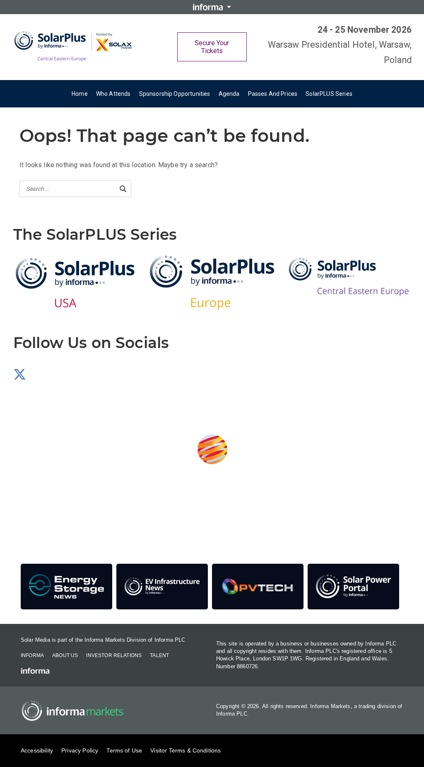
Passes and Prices (273, 93)
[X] (19, 377)
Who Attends (113, 93)
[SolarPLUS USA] (75, 283)
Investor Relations (114, 655)
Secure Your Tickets (212, 47)
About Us (65, 655)
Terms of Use (124, 750)
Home (80, 93)
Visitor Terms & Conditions (185, 750)
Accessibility (37, 750)
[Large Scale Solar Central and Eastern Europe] (74, 46)
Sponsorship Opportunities (174, 93)
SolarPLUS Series (329, 93)
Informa (32, 655)
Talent (159, 655)
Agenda (229, 93)
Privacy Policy (79, 750)
